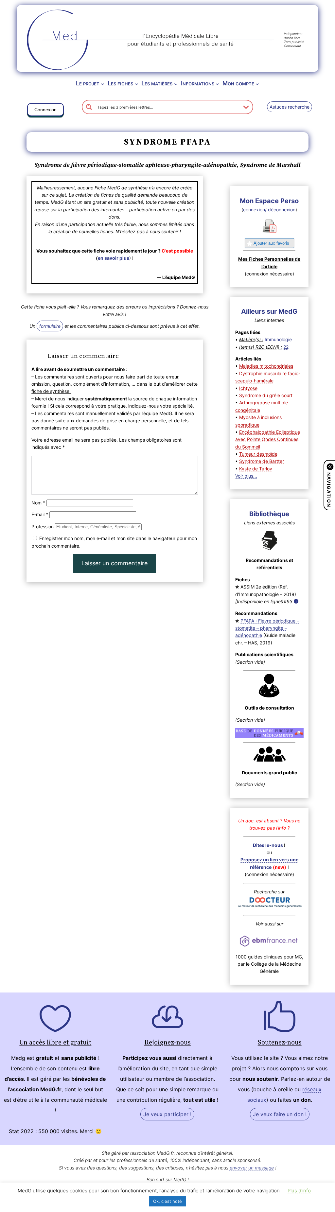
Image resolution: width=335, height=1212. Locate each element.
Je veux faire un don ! (280, 1114)
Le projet (87, 83)
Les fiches (120, 83)
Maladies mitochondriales (266, 366)
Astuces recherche (289, 107)
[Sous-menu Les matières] (176, 83)
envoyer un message (252, 1167)
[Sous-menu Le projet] (102, 83)
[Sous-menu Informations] (217, 83)
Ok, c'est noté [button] (167, 1201)
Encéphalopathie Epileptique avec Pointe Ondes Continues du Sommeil (267, 439)
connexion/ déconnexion (269, 209)
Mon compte (238, 83)
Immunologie (278, 339)
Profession (42, 526)
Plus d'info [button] (299, 1190)
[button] (45, 110)
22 (286, 347)
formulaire (50, 326)
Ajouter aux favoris (271, 243)
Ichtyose (248, 388)
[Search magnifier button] (89, 107)
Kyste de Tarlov (255, 468)
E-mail (39, 514)
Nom (38, 502)
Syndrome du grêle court (265, 395)
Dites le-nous (268, 845)
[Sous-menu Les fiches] (136, 83)
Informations (197, 83)
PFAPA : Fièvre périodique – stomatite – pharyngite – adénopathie (267, 628)
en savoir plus (113, 258)
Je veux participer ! (167, 1114)
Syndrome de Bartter (261, 461)
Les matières (156, 83)
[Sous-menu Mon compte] (257, 83)
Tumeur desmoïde (258, 454)
